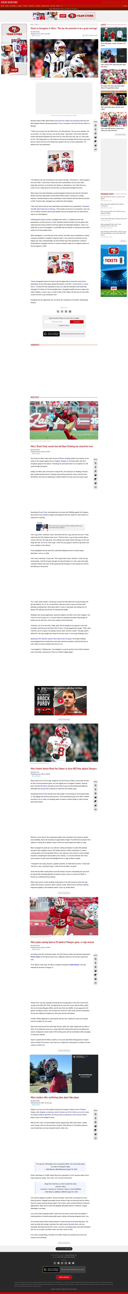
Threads (66, 310)
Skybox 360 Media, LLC (71, 1255)
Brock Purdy (43, 512)
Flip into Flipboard (95, 141)
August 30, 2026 (71, 1169)
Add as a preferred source (91, 35)
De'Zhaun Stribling (64, 458)
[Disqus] (64, 370)
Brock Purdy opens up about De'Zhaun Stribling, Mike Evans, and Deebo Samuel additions (65, 526)
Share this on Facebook (95, 129)
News (7, 6)
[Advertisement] (60, 819)
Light (66, 1248)
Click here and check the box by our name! (73, 333)
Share (125, 6)
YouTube (73, 1263)
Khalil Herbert (74, 965)
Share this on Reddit (95, 145)
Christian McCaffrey (40, 786)
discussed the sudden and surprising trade (69, 121)
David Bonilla (36, 31)
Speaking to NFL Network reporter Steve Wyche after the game (51, 639)
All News (123, 241)
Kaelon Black (38, 802)
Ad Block (50, 151)
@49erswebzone (36, 35)
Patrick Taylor (35, 957)
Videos (20, 6)
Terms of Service (73, 1289)
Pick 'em (52, 6)
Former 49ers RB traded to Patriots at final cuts (114, 218)
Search (125, 2)
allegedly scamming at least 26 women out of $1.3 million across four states (64, 1112)
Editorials (13, 6)
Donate (53, 1289)
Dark (69, 1248)
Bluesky (69, 1263)
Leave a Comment (64, 719)
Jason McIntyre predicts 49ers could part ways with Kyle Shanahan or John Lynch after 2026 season (113, 233)
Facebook (62, 310)
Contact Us (58, 1289)
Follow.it (67, 325)
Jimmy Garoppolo (64, 123)
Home (2, 6)
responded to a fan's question (70, 1175)
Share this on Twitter (95, 125)
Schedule (31, 6)
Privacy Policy (65, 1289)
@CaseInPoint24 (36, 776)
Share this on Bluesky (95, 137)
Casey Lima (35, 772)
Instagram (70, 310)
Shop (57, 6)
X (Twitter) (54, 1263)
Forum (25, 6)
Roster (38, 6)
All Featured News (121, 134)
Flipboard (118, 2)
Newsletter (45, 6)
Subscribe (77, 322)
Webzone (9, 2)
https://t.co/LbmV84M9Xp (73, 1189)
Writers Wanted (64, 1277)
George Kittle (44, 789)
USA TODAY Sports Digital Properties (66, 1257)
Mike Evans (63, 786)
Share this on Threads (95, 133)
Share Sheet (95, 149)
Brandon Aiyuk (73, 1224)
